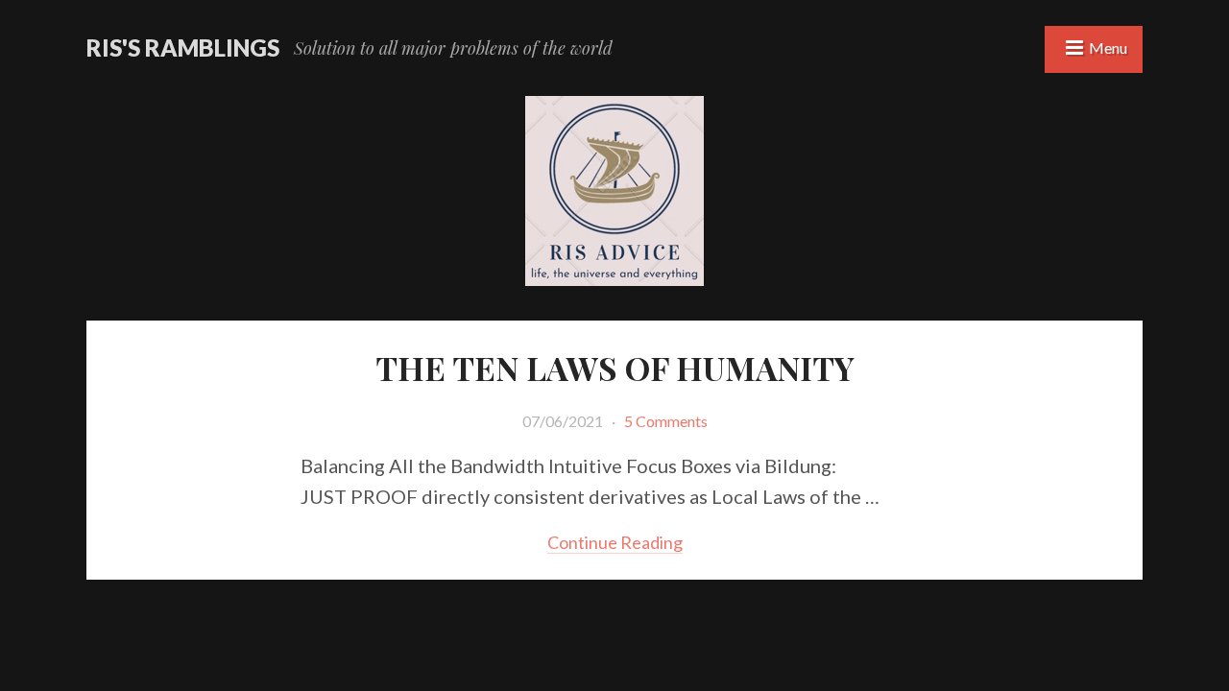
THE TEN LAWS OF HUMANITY (615, 368)
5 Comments (666, 421)
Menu (1108, 47)
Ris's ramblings (182, 47)
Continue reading (615, 542)
